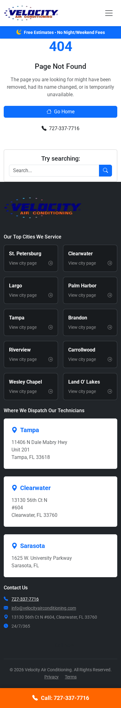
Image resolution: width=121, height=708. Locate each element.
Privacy (51, 676)
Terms (71, 676)
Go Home (64, 112)
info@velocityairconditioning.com (43, 608)
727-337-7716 (64, 128)
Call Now (64, 645)
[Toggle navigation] (109, 13)
